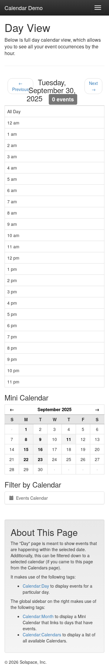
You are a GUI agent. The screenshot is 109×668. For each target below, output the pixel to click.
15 (26, 449)
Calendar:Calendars (42, 634)
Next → (93, 86)
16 (40, 449)
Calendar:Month (38, 616)
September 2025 (54, 409)
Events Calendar (31, 498)
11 (68, 439)
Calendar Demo (24, 8)
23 (40, 459)
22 (26, 459)
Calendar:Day (36, 586)
